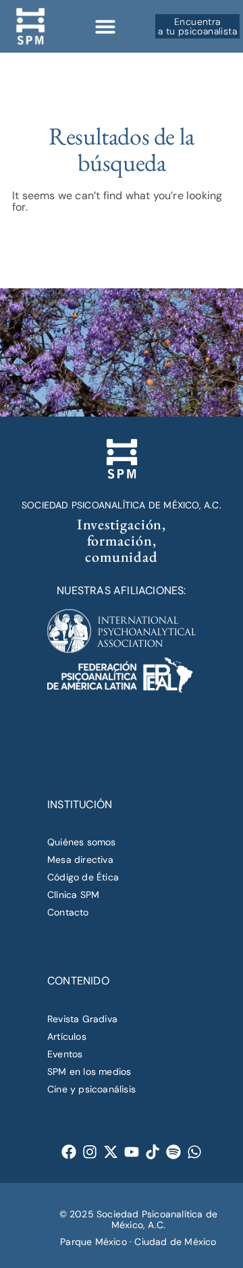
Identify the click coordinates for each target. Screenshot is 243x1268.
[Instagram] (90, 1152)
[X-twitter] (111, 1152)
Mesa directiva (80, 859)
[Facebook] (69, 1152)
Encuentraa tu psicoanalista (197, 26)
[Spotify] (173, 1152)
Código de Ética (83, 877)
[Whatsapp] (194, 1152)
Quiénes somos (81, 842)
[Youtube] (132, 1152)
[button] (105, 26)
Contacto (68, 912)
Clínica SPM (73, 895)
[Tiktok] (152, 1152)
